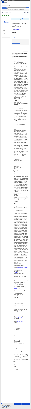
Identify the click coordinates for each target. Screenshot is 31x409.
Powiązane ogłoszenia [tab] (4, 18)
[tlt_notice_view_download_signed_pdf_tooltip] (14, 37)
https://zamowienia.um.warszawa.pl (19, 320)
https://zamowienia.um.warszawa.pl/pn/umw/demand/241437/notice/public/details (21, 267)
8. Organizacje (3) (4, 33)
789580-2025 (23, 18)
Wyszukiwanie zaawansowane (15, 9)
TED (2, 12)
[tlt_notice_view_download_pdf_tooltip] (12, 43)
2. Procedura (4, 30)
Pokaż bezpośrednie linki (6, 22)
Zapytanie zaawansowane (21, 9)
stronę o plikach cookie (4, 406)
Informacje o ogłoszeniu (5, 36)
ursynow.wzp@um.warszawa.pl (17, 29)
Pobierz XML (5, 21)
